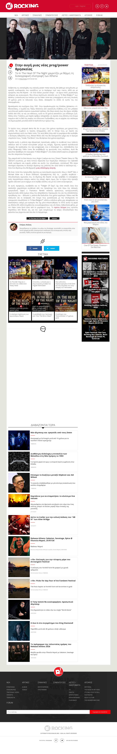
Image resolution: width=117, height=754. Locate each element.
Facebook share (10, 72)
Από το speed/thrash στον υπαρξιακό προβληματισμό (41, 305)
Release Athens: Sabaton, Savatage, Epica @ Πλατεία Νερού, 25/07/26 (96, 321)
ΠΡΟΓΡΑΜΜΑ (42, 686)
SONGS (24, 686)
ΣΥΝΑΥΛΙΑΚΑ (11, 683)
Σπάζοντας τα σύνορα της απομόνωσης (18, 273)
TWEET (52, 245)
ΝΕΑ (16, 15)
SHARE (35, 245)
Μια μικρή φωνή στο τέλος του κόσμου (95, 223)
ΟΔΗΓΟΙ (71, 689)
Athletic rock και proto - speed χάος (19, 305)
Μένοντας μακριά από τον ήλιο (41, 273)
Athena (54, 215)
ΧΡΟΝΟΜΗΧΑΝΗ (74, 694)
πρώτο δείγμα (60, 204)
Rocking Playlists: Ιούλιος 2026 (95, 306)
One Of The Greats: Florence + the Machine (95, 246)
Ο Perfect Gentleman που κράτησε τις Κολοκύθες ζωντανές (65, 272)
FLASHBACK (73, 697)
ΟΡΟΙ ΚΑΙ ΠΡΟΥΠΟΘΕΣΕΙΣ (72, 737)
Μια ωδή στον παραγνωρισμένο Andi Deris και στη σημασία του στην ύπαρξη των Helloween (65, 281)
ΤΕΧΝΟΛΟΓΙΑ (11, 694)
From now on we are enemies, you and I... (95, 201)
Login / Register (80, 6)
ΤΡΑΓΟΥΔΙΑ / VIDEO (13, 689)
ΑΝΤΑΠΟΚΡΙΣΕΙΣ (43, 683)
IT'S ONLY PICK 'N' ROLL (92, 689)
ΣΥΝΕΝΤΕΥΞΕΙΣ (52, 15)
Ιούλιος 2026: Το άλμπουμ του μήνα (95, 290)
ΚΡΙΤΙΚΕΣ (25, 15)
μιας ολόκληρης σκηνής (46, 164)
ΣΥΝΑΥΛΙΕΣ (37, 15)
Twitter (107, 6)
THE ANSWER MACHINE (92, 697)
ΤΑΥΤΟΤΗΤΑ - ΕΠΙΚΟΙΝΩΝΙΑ (45, 737)
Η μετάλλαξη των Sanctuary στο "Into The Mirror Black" (42, 311)
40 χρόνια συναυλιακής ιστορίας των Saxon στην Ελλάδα (95, 130)
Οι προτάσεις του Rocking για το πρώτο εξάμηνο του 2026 (96, 274)
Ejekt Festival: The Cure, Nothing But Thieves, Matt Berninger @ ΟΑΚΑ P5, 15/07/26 (95, 335)
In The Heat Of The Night (37, 215)
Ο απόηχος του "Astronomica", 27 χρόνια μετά (64, 312)
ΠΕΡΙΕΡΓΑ (10, 691)
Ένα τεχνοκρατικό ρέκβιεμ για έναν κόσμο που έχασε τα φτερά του (65, 305)
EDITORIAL (87, 683)
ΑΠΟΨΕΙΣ (88, 15)
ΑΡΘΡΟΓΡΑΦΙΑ (73, 691)
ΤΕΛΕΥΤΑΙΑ (88, 65)
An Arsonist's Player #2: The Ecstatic (95, 178)
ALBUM (24, 683)
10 (69, 686)
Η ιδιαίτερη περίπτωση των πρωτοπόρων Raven (19, 311)
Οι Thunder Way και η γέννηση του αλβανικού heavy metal (18, 280)
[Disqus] (43, 350)
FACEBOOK (56, 737)
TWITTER (62, 737)
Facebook (102, 6)
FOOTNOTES (88, 691)
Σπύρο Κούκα (23, 79)
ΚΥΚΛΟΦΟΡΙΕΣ (11, 686)
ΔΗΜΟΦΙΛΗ (102, 65)
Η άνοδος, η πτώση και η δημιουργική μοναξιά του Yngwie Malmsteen (42, 280)
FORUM (99, 15)
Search (97, 6)
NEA (8, 678)
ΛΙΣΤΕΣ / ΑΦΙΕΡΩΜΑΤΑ (71, 15)
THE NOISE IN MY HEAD (92, 686)
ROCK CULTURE (89, 694)
